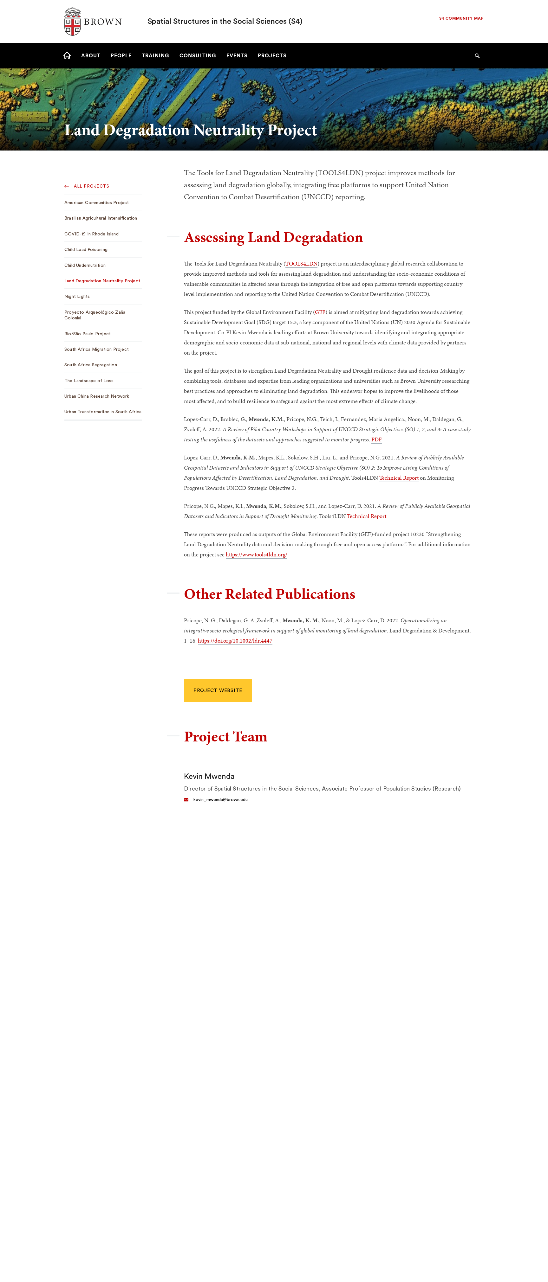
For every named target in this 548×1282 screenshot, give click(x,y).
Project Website (217, 690)
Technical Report (399, 478)
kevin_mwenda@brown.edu (220, 800)
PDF (376, 439)
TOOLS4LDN (301, 263)
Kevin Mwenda (209, 776)
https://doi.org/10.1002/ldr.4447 (235, 640)
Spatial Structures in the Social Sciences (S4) (225, 21)
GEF (320, 312)
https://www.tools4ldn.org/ (256, 554)
